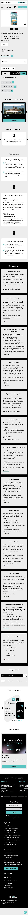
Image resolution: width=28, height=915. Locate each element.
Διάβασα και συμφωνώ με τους (15, 816)
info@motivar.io (8, 885)
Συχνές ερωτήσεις (8, 853)
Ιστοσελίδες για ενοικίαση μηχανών (12, 837)
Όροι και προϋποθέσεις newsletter (12, 862)
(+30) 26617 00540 (8, 887)
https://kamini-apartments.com (7, 791)
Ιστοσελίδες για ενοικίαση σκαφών (12, 839)
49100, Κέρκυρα (8, 883)
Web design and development (8, 902)
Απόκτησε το (23, 7)
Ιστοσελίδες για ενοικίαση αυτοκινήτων (13, 835)
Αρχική (2, 32)
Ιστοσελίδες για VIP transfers (11, 828)
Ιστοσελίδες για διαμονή (9, 825)
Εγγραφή (14, 812)
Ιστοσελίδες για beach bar (10, 844)
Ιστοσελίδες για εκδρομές (10, 830)
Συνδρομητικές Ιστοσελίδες (10, 32)
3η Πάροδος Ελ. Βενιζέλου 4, (11, 880)
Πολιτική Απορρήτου (9, 860)
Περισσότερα (14, 120)
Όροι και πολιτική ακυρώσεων (11, 855)
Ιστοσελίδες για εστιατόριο (10, 842)
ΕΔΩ (17, 209)
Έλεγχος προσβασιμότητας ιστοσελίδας (13, 864)
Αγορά (23, 73)
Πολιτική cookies (8, 857)
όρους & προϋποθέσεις (14, 817)
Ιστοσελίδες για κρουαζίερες (10, 832)
